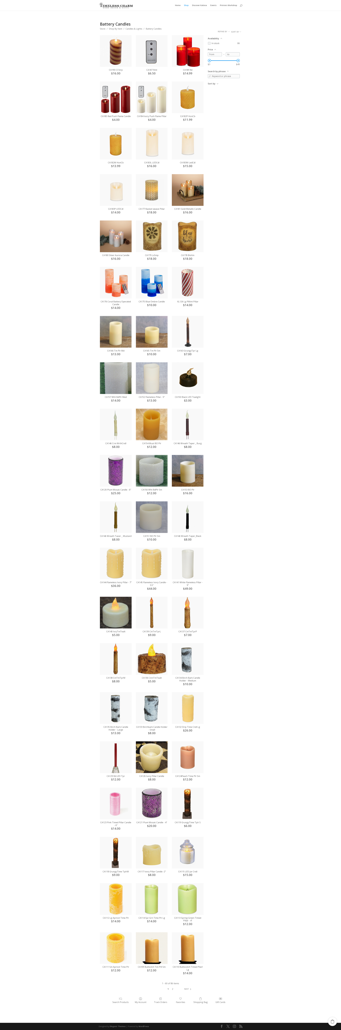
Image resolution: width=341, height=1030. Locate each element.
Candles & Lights (134, 28)
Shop (186, 5)
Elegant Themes (118, 1026)
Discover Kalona (199, 5)
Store (102, 28)
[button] (188, 989)
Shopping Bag (200, 1002)
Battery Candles (154, 28)
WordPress (144, 1026)
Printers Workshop (228, 5)
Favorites (180, 1002)
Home (177, 5)
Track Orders (160, 1002)
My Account (140, 1002)
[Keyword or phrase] (210, 76)
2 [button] (172, 989)
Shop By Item (115, 28)
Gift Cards (220, 1002)
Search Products (120, 1002)
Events (213, 5)
